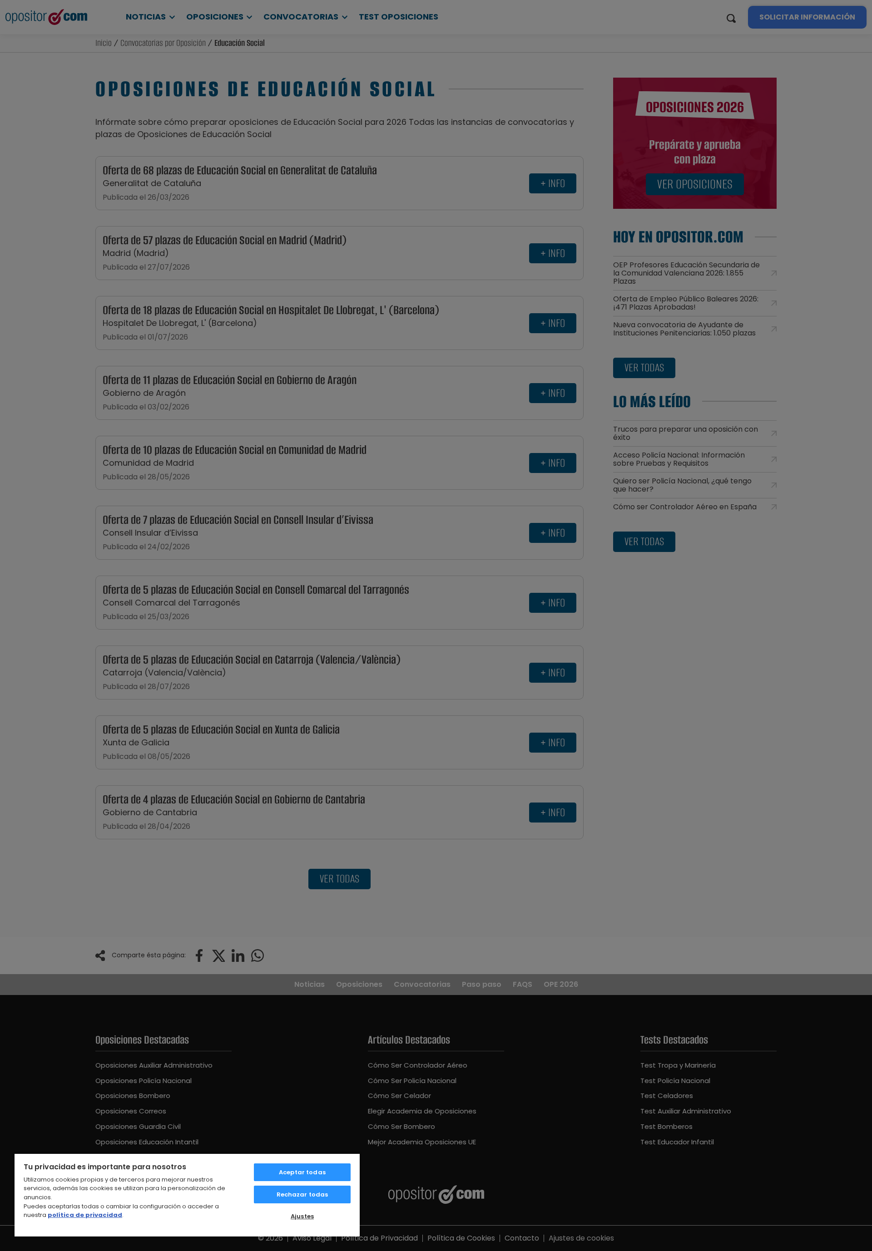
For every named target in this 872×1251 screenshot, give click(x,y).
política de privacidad (85, 1215)
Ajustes (302, 1216)
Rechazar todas (302, 1194)
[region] (187, 1194)
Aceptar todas (302, 1172)
